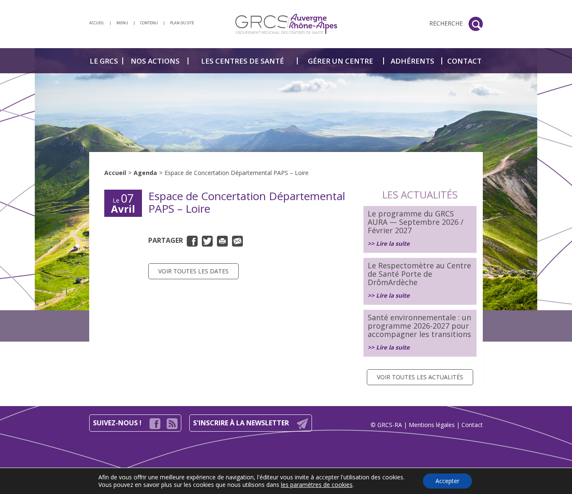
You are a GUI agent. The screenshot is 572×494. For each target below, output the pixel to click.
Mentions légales (432, 425)
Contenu (149, 23)
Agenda (145, 173)
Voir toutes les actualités (420, 377)
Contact (472, 425)
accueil (96, 23)
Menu (122, 23)
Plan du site (182, 23)
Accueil (115, 173)
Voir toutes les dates (193, 271)
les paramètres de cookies (317, 485)
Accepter (447, 481)
